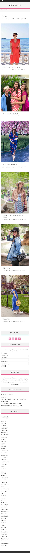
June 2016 (3, 523)
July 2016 (3, 520)
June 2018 (3, 468)
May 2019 (3, 444)
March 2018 (3, 475)
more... (17, 384)
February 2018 (4, 477)
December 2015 (4, 536)
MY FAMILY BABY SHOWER (10, 113)
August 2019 (4, 437)
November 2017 (4, 484)
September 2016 (4, 516)
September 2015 (4, 543)
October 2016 (4, 513)
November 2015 (4, 538)
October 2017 (4, 486)
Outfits (14, 69)
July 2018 (3, 466)
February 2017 (4, 504)
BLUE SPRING (6, 319)
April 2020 (3, 423)
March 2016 (3, 529)
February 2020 (4, 428)
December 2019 (4, 430)
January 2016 (4, 534)
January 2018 (4, 480)
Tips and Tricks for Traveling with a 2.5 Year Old (12, 405)
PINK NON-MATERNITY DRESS (11, 67)
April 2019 (3, 446)
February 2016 (4, 532)
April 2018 (3, 473)
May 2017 (3, 498)
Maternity (15, 18)
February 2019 (4, 450)
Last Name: (4, 357)
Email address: (4, 361)
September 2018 (4, 462)
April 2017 (3, 500)
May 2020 (3, 421)
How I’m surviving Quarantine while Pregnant (11, 403)
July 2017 (3, 493)
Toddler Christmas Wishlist (7, 394)
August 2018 (4, 464)
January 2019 (4, 453)
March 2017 (3, 502)
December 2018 (4, 455)
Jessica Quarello (7, 18)
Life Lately (3, 397)
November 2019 (4, 432)
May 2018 (3, 471)
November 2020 (4, 416)
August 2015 (4, 545)
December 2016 (4, 509)
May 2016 (3, 525)
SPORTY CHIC (7, 268)
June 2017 (3, 495)
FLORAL (5, 16)
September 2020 (4, 419)
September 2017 (4, 489)
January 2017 (4, 507)
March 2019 (3, 448)
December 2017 (4, 482)
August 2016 (4, 518)
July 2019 (3, 439)
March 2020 (3, 425)
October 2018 (4, 459)
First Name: (4, 353)
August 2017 (4, 491)
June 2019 (3, 441)
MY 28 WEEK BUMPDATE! (10, 164)
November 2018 (4, 457)
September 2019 (4, 434)
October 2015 (4, 541)
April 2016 (3, 527)
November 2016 (4, 511)
